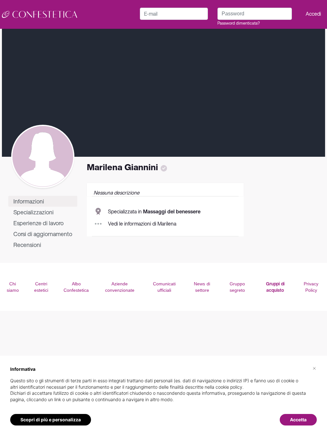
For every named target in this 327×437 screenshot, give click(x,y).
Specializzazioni (33, 212)
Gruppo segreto (237, 287)
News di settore (202, 287)
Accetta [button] (298, 419)
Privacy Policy (311, 287)
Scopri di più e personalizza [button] (50, 419)
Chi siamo (13, 287)
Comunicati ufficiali (164, 287)
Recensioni (27, 245)
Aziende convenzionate (119, 287)
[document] (163, 389)
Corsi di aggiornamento (42, 234)
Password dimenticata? (238, 23)
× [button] (314, 368)
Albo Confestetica (76, 287)
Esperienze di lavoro (38, 223)
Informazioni (28, 201)
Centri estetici (41, 287)
